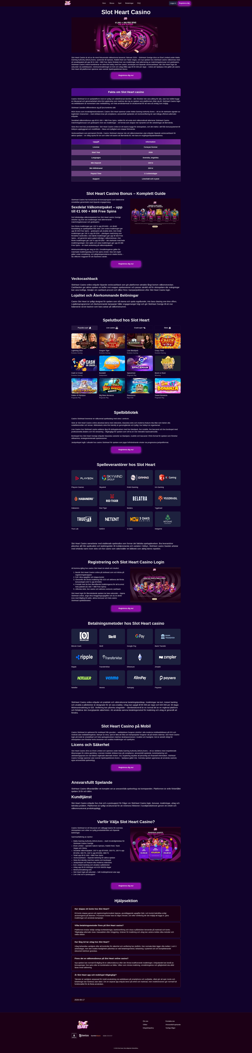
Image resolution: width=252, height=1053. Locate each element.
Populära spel (83, 328)
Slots (166, 328)
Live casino (110, 328)
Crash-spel (138, 328)
